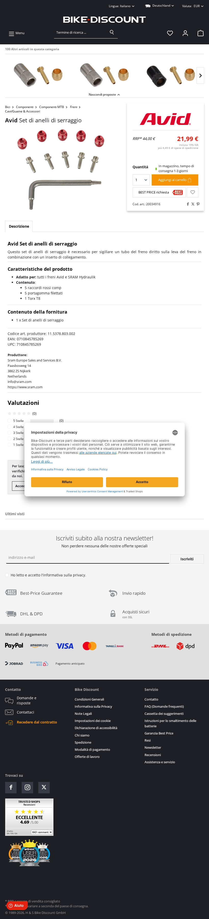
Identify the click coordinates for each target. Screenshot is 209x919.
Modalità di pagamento (92, 749)
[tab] (19, 226)
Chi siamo (82, 735)
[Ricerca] (112, 32)
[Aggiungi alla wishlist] (192, 192)
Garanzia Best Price (159, 733)
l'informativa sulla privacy (63, 575)
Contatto (151, 699)
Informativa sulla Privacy (93, 706)
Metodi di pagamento (26, 634)
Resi (148, 740)
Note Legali (83, 713)
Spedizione (83, 742)
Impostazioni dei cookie (93, 721)
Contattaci (25, 712)
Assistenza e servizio (160, 762)
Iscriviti (186, 558)
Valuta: (191, 6)
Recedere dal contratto (37, 722)
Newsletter (153, 747)
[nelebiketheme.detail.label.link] (38, 73)
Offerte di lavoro (87, 757)
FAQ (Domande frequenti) (164, 706)
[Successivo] (200, 75)
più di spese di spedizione (178, 148)
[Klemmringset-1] (61, 169)
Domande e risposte (26, 700)
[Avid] (165, 119)
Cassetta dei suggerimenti (164, 713)
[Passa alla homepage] (104, 20)
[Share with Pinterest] (196, 204)
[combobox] (80, 32)
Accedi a (22, 486)
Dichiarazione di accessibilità (96, 728)
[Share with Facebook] (186, 204)
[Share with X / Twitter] (191, 204)
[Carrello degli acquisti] (199, 33)
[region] (104, 72)
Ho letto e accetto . (48, 575)
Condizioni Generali (89, 699)
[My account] (185, 33)
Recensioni (153, 755)
